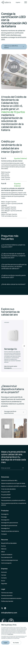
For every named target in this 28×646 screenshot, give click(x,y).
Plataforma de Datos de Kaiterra (10, 531)
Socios (3, 581)
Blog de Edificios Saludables (9, 543)
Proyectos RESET (6, 494)
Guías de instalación (6, 554)
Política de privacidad (7, 601)
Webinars (3, 549)
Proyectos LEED (5, 492)
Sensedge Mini (5, 520)
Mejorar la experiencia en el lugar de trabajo (13, 483)
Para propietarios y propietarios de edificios (13, 500)
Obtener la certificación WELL (9, 480)
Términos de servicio (6, 595)
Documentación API (6, 557)
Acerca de (4, 572)
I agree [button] (5, 642)
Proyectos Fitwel (5, 497)
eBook (3, 551)
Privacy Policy (10, 634)
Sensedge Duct (5, 528)
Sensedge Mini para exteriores (9, 522)
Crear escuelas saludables (8, 489)
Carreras (3, 575)
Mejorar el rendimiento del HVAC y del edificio (13, 486)
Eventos (3, 546)
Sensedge (4, 517)
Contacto (4, 578)
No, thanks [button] (16, 642)
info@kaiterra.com (9, 613)
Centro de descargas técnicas (9, 560)
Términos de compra (6, 592)
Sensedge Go (5, 514)
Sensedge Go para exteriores (9, 525)
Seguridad (4, 583)
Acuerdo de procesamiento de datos (11, 598)
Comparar (4, 534)
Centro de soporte (6, 563)
